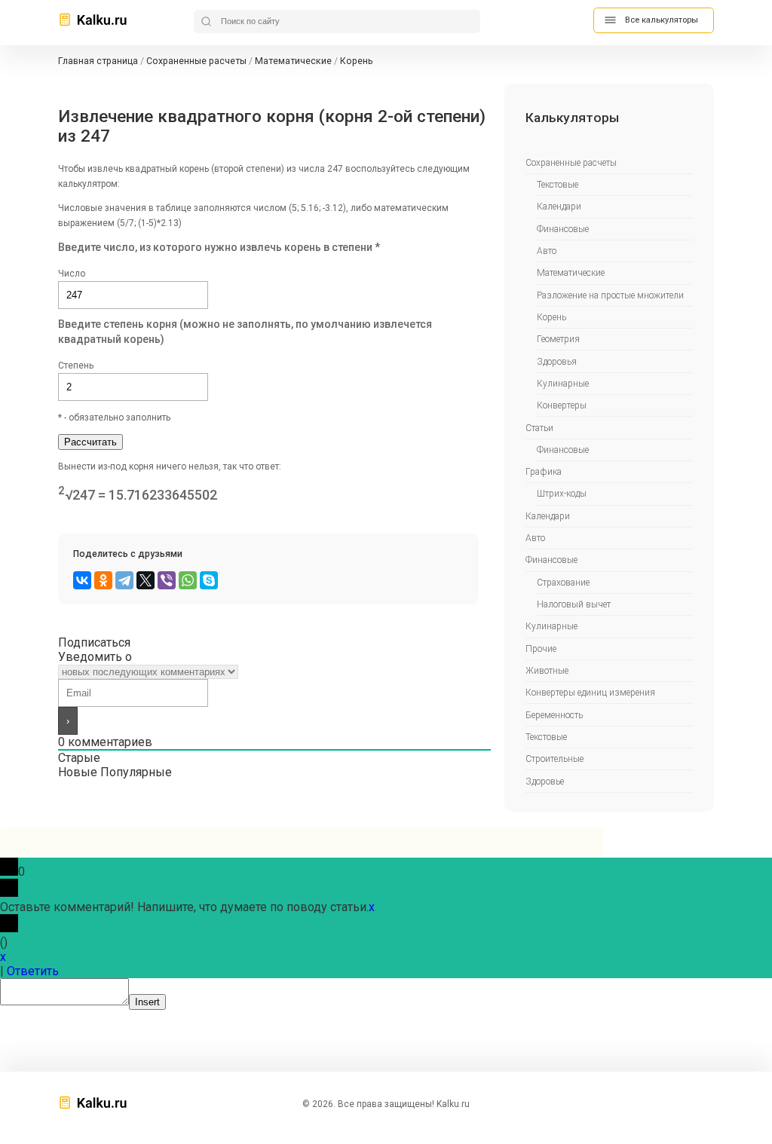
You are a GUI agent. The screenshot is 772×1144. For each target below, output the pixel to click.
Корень (551, 317)
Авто (546, 251)
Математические (571, 273)
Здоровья (557, 361)
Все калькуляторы (661, 20)
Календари (559, 206)
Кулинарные (563, 383)
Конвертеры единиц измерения (590, 692)
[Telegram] (124, 580)
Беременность (554, 715)
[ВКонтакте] (82, 580)
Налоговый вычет (574, 604)
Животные (546, 670)
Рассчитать (90, 442)
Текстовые (557, 184)
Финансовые (563, 229)
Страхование (563, 582)
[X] (145, 580)
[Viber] (167, 580)
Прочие (540, 649)
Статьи (539, 428)
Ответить (33, 971)
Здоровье (544, 781)
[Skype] (209, 580)
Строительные (554, 759)
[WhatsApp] (188, 580)
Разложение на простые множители (610, 295)
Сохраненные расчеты (571, 163)
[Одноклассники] (103, 580)
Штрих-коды (562, 493)
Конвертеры (562, 405)
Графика (543, 471)
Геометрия (558, 339)
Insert (147, 1002)
